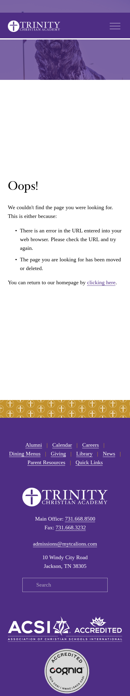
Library (84, 454)
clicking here (101, 282)
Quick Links (89, 462)
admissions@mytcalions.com (65, 544)
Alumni (33, 445)
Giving (58, 454)
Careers (90, 445)
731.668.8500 (80, 519)
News (109, 454)
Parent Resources (46, 462)
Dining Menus (25, 454)
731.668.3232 (71, 527)
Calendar (62, 445)
